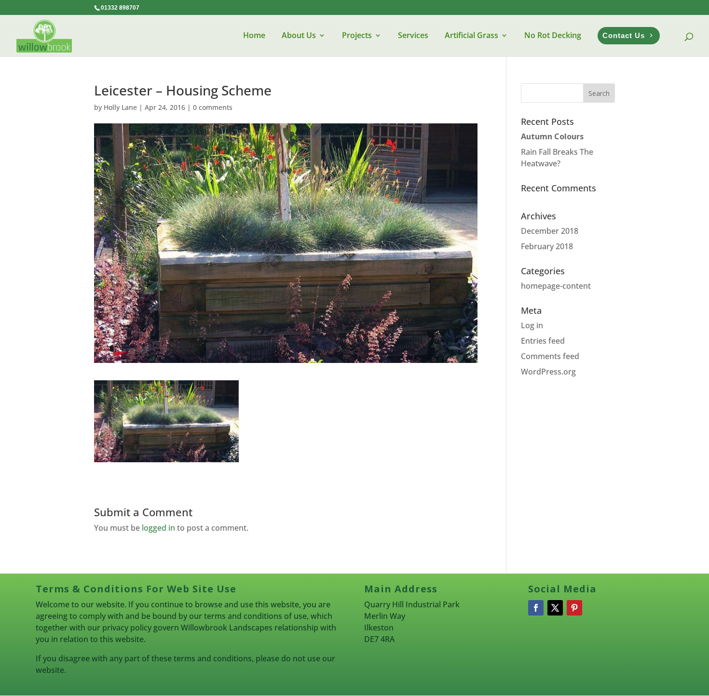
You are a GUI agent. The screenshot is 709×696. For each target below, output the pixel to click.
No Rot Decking (552, 35)
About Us (299, 35)
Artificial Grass (471, 35)
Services (413, 35)
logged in (158, 527)
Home (254, 35)
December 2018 (549, 231)
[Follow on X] (555, 608)
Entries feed (543, 340)
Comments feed (550, 356)
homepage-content (556, 286)
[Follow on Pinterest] (574, 608)
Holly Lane (120, 107)
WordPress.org (548, 371)
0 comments (212, 107)
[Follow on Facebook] (536, 608)
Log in (532, 325)
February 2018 (547, 246)
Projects (357, 35)
